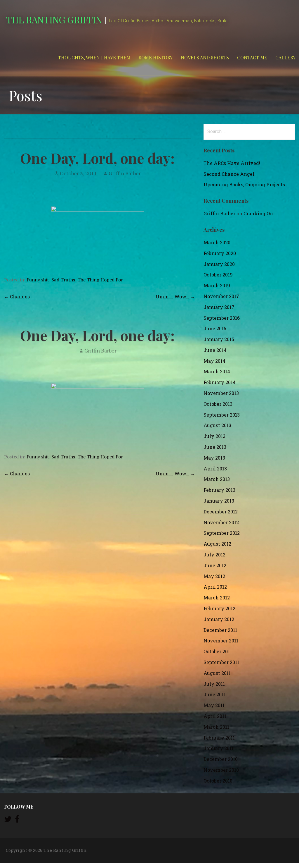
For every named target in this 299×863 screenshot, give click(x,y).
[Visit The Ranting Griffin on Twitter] (8, 820)
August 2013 (217, 425)
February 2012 (219, 608)
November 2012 (221, 522)
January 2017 (219, 307)
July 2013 (214, 436)
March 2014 (217, 371)
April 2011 (215, 716)
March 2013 (217, 479)
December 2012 (221, 511)
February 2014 (220, 382)
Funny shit (38, 279)
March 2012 (217, 597)
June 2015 (215, 328)
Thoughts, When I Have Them (94, 57)
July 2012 (214, 554)
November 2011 (221, 640)
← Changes (17, 296)
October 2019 (218, 274)
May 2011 (214, 705)
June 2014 (215, 350)
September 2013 (222, 415)
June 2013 (215, 447)
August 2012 (217, 544)
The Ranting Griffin (54, 19)
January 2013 (219, 501)
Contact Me (252, 57)
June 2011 (215, 694)
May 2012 (214, 576)
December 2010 (221, 759)
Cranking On (258, 213)
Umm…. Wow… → (175, 296)
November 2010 (221, 770)
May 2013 (214, 458)
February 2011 (219, 738)
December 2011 (220, 630)
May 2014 (214, 361)
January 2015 (219, 339)
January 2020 (219, 264)
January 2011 (219, 748)
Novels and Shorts (205, 57)
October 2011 (218, 651)
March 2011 (216, 727)
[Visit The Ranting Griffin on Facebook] (17, 820)
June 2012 (215, 565)
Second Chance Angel (229, 174)
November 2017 (221, 296)
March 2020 (217, 242)
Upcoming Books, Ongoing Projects (244, 184)
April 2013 (215, 468)
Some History (156, 57)
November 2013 (221, 393)
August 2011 (217, 673)
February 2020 (220, 253)
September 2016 (222, 318)
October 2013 (218, 404)
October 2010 (218, 781)
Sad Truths (63, 279)
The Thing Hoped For (100, 279)
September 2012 (222, 533)
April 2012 (215, 587)
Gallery (285, 57)
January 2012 (219, 619)
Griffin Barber (125, 173)
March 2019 (217, 285)
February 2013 (219, 490)
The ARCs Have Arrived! (232, 163)
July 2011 (214, 684)
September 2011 (221, 662)
